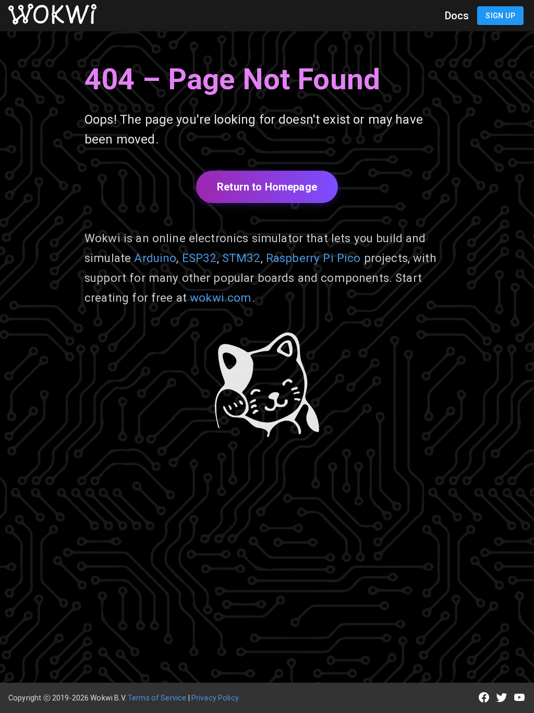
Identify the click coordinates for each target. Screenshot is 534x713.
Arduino (155, 258)
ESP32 (199, 258)
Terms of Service (157, 698)
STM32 (241, 258)
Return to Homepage (267, 187)
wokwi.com (220, 297)
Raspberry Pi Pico (313, 258)
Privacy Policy (215, 698)
